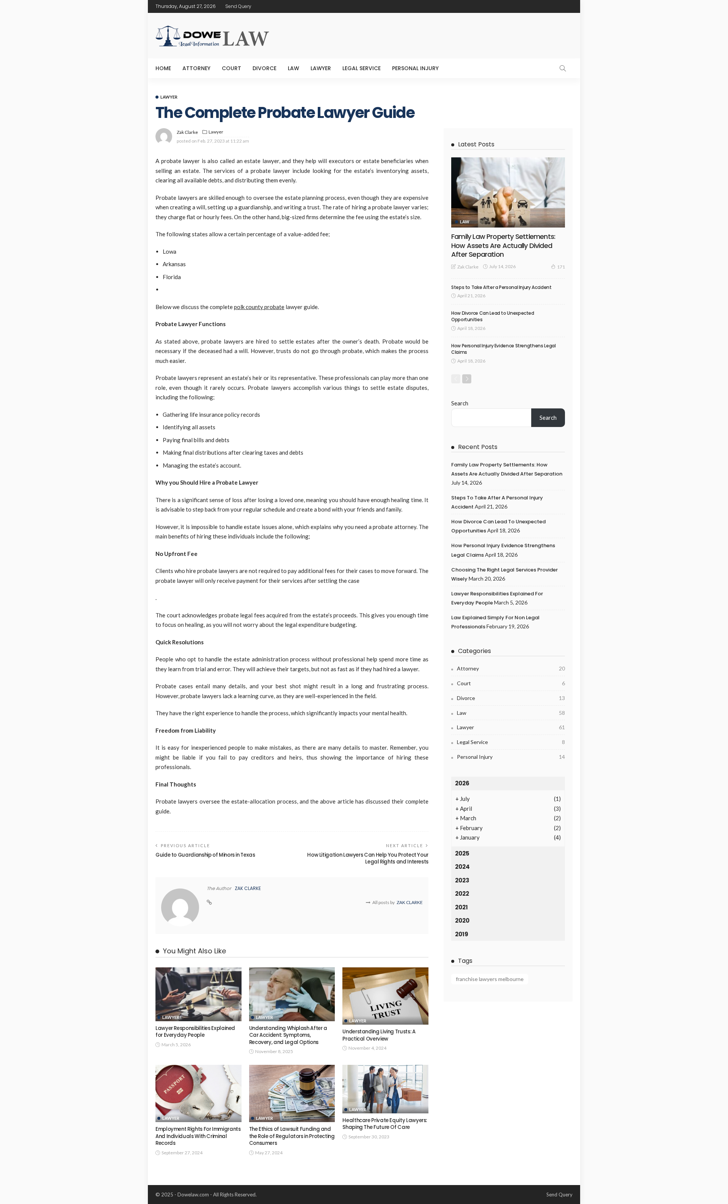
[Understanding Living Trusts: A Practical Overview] (385, 996)
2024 (462, 867)
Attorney (196, 68)
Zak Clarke (187, 132)
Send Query (238, 6)
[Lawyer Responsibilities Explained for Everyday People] (198, 994)
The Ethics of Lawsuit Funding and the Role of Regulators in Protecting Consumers (292, 1136)
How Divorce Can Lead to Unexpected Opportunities (492, 316)
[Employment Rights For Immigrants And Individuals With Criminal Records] (198, 1093)
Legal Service (361, 68)
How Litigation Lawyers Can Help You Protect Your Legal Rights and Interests (367, 858)
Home (163, 68)
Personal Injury (415, 68)
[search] (563, 68)
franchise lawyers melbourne (490, 979)
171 (561, 267)
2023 (462, 880)
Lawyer (321, 68)
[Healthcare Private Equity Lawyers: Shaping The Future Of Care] (385, 1089)
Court (231, 68)
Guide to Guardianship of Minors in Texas (205, 855)
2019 (461, 934)
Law (293, 68)
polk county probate (259, 306)
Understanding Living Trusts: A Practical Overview (378, 1035)
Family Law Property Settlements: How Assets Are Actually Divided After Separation (503, 245)
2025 (462, 853)
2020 (462, 921)
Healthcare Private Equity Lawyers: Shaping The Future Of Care (384, 1124)
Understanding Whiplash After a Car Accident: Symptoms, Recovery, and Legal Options (288, 1035)
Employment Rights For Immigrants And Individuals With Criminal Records (197, 1136)
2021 (461, 907)
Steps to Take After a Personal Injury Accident (501, 287)
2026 (462, 783)
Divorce (264, 68)
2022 (462, 894)
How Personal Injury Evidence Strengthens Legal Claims (503, 348)
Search (459, 403)
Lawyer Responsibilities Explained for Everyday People (195, 1032)
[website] (209, 902)
